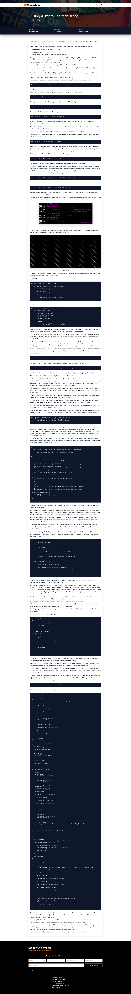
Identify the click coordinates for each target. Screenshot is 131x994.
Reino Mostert (83, 31)
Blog (96, 5)
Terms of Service (57, 970)
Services (88, 5)
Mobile (39, 21)
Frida (33, 21)
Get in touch (94, 965)
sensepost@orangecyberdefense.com (39, 950)
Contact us (104, 5)
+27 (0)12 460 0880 (58, 979)
